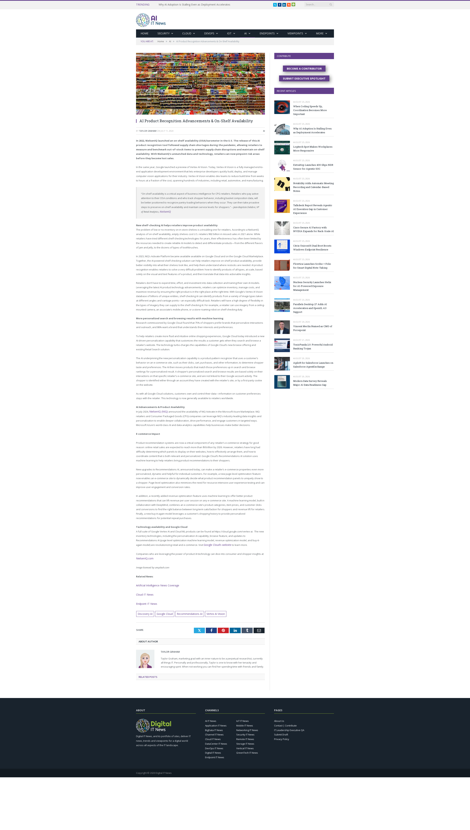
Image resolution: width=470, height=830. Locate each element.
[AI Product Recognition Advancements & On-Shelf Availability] (200, 84)
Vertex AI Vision (210, 611)
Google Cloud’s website (217, 544)
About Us (279, 718)
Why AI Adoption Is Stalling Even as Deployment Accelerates (312, 130)
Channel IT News (214, 732)
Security (163, 33)
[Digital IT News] (151, 19)
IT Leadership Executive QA (289, 727)
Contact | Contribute (285, 722)
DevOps (209, 33)
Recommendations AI (186, 611)
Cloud (186, 33)
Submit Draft (281, 732)
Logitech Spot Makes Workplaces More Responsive (189, 4)
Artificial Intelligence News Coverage (156, 584)
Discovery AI (144, 611)
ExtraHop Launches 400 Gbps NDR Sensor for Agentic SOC (313, 166)
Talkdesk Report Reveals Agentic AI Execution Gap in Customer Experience (312, 209)
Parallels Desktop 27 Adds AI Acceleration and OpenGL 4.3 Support (310, 308)
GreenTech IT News (247, 750)
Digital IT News (213, 750)
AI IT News (210, 718)
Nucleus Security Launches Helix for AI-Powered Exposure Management (312, 286)
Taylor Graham (147, 130)
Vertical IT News (245, 745)
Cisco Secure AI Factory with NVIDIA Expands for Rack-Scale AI (313, 229)
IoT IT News (242, 718)
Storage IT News (245, 741)
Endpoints (267, 33)
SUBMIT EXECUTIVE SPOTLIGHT (304, 78)
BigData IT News (214, 727)
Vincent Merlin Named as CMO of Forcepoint (312, 328)
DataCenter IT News (216, 741)
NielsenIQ (164, 211)
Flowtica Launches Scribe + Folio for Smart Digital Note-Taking (312, 265)
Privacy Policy (281, 736)
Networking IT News (247, 727)
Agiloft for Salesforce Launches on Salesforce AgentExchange (313, 364)
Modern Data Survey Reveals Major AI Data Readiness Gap (310, 382)
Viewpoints (295, 33)
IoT (229, 33)
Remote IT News (245, 736)
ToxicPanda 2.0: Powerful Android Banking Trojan (313, 346)
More (319, 33)
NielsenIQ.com (144, 557)
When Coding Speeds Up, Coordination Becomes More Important (310, 110)
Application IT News (216, 722)
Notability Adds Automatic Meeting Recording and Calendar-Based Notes (313, 187)
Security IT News (245, 732)
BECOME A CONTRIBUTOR (304, 68)
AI (245, 33)
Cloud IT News (144, 592)
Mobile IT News (244, 722)
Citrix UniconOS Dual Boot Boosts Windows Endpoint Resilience (312, 247)
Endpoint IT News (145, 601)
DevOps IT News (214, 745)
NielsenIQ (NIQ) (157, 411)
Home (144, 33)
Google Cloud (162, 611)
